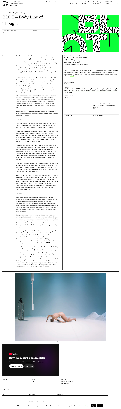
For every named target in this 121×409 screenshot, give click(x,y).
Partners (33, 381)
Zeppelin (77, 90)
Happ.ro (113, 89)
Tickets (4, 379)
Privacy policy (64, 383)
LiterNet (93, 90)
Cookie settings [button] (83, 406)
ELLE (109, 89)
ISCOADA (72, 90)
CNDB (72, 75)
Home (4, 13)
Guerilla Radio (68, 84)
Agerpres (87, 90)
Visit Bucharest (68, 92)
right (117, 273)
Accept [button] (100, 406)
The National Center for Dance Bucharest (13, 3)
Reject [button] (93, 406)
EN (118, 3)
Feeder (82, 90)
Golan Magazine (100, 90)
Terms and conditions (66, 381)
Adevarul (87, 89)
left (8, 307)
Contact (33, 379)
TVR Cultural (81, 89)
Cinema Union (67, 97)
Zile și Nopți (103, 89)
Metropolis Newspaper (111, 90)
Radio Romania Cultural (70, 89)
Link (94, 109)
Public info (63, 379)
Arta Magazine (95, 89)
